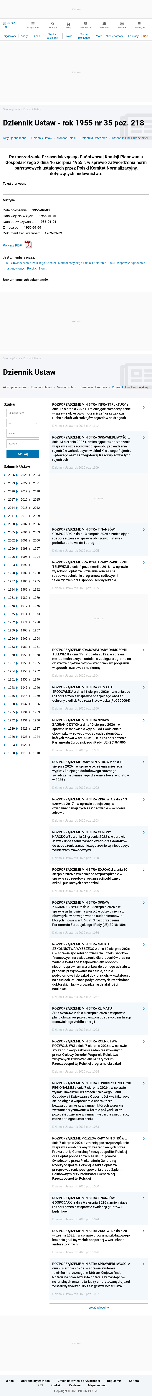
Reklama (75, 1385)
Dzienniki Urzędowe (93, 138)
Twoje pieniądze (84, 36)
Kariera (134, 1381)
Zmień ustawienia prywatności (79, 1381)
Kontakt (56, 1385)
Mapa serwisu (97, 1385)
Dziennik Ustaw (32, 109)
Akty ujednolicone (15, 138)
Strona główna (11, 109)
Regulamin (114, 1381)
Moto (99, 36)
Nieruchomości (115, 36)
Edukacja (133, 36)
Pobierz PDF (12, 245)
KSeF (146, 36)
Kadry (24, 36)
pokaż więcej (97, 1307)
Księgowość (9, 36)
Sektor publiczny (52, 36)
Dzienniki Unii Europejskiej (130, 138)
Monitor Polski (66, 138)
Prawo (68, 36)
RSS (40, 1385)
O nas (10, 1381)
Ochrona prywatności (35, 1381)
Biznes (36, 36)
